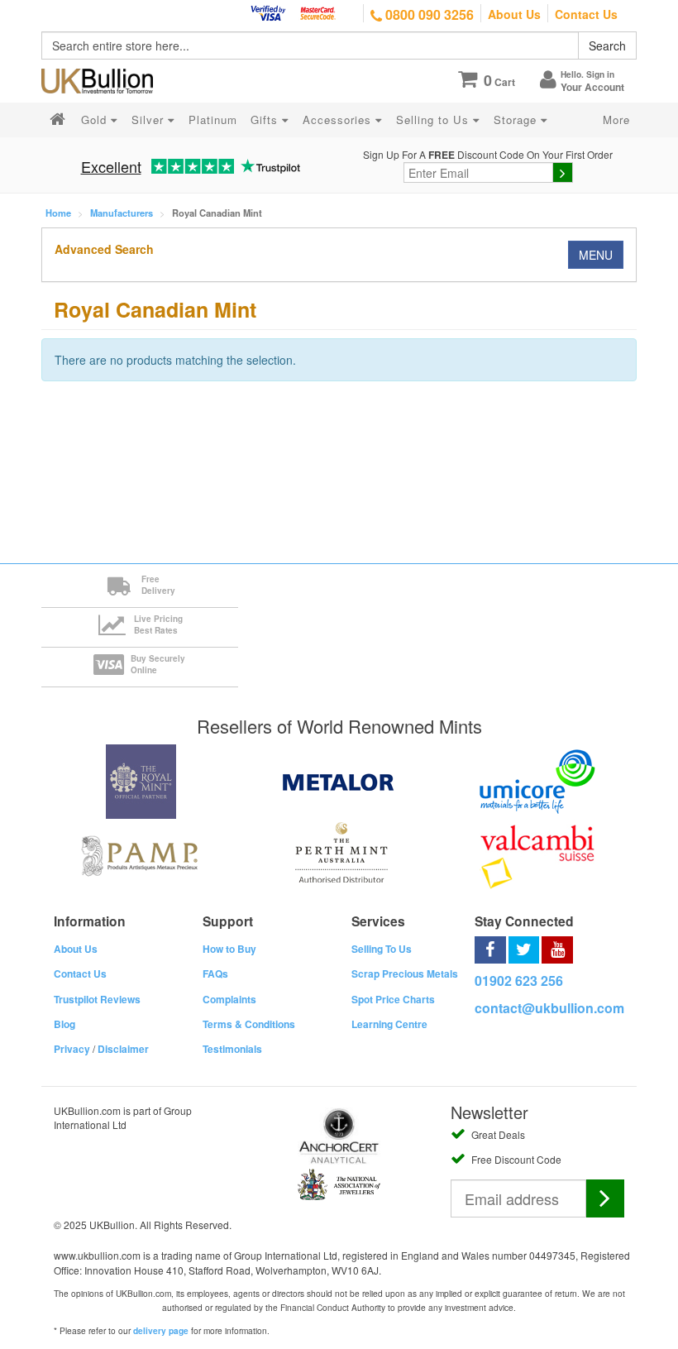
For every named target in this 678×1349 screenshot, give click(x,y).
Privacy (72, 1048)
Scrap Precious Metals (404, 973)
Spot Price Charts (393, 999)
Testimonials (232, 1048)
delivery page (161, 1331)
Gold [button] (96, 119)
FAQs (215, 973)
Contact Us (586, 14)
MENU (596, 254)
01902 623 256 (519, 980)
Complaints (229, 999)
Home (58, 212)
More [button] (616, 119)
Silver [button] (149, 119)
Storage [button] (517, 119)
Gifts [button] (266, 119)
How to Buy (229, 948)
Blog (64, 1024)
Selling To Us (381, 948)
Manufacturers (121, 212)
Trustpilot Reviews (97, 999)
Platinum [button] (213, 119)
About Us (514, 14)
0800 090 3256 (428, 14)
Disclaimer (123, 1048)
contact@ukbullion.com (549, 1007)
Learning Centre (389, 1024)
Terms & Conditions (249, 1024)
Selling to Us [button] (434, 119)
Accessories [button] (339, 119)
